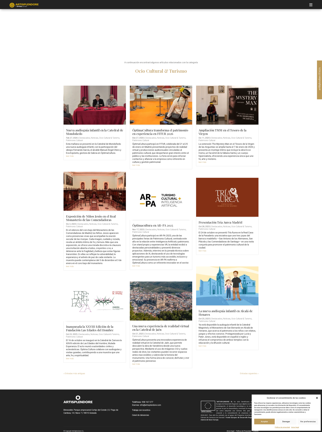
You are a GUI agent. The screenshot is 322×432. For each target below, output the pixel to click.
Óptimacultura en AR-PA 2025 (152, 225)
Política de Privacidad (243, 431)
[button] (317, 398)
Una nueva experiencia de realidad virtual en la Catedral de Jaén (160, 328)
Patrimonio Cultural (74, 140)
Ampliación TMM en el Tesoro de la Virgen (222, 132)
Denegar (286, 421)
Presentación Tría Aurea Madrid (220, 222)
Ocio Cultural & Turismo (109, 138)
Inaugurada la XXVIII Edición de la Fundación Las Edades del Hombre (89, 328)
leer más (70, 156)
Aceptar (264, 421)
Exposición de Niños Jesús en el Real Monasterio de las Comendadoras (91, 218)
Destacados (84, 138)
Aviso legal (295, 427)
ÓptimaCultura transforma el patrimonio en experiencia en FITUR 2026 (160, 132)
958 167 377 (147, 402)
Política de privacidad (282, 427)
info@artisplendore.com (150, 405)
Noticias (94, 138)
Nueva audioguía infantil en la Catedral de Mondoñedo (94, 132)
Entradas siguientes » (249, 373)
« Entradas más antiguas (74, 373)
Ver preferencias (308, 421)
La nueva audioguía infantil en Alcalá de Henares (226, 312)
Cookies (255, 431)
